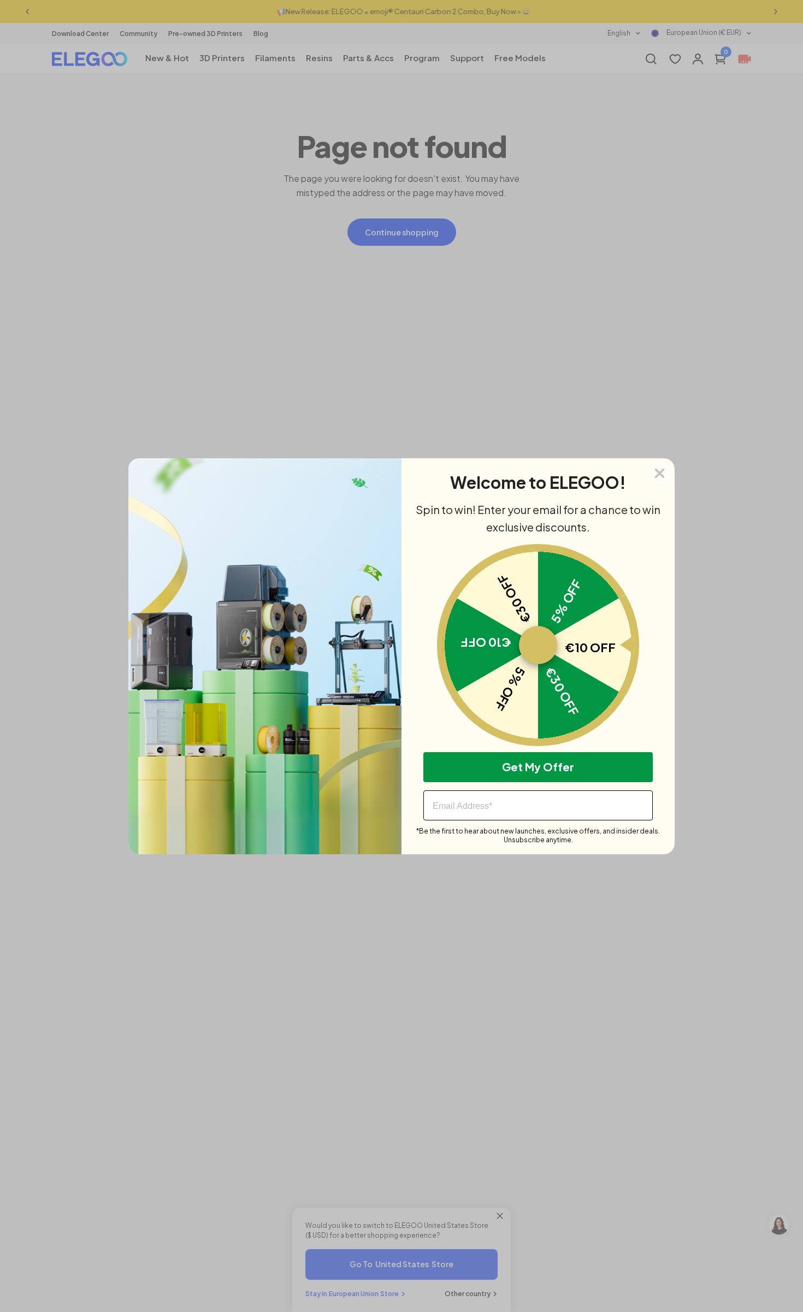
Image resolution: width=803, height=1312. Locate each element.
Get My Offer (538, 766)
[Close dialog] (659, 473)
